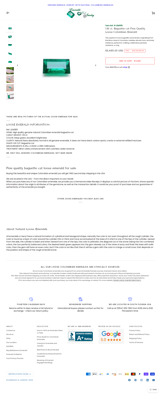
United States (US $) (18, 374)
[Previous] (17, 65)
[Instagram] (141, 380)
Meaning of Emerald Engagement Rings (45, 361)
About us (9, 334)
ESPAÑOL (9, 346)
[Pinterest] (135, 380)
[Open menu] (10, 13)
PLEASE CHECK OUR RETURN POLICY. (127, 280)
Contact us (10, 330)
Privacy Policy (134, 330)
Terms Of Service (136, 342)
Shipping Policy (135, 338)
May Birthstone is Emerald (16, 350)
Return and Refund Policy (139, 334)
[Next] (95, 65)
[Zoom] (19, 101)
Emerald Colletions (14, 354)
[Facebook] (129, 380)
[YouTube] (153, 380)
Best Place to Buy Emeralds (48, 350)
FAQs (8, 338)
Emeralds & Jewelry (18, 380)
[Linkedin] (147, 380)
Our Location (11, 342)
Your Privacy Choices (14, 358)
